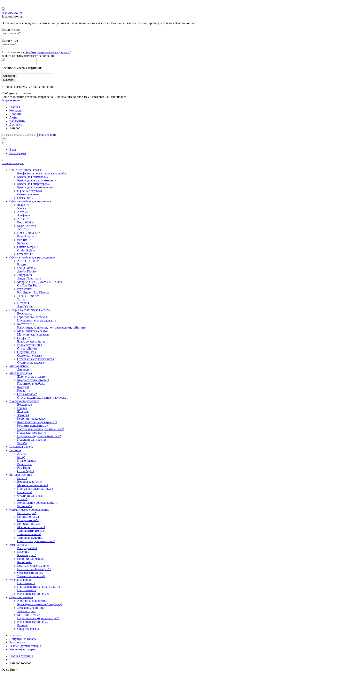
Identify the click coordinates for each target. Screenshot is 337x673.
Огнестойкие (27, 348)
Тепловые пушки (30, 537)
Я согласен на (38, 52)
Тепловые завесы (29, 534)
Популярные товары (22, 638)
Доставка (15, 124)
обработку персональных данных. (47, 52)
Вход (12, 149)
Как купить (17, 121)
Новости (15, 114)
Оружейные (26, 352)
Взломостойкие (29, 345)
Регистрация (17, 153)
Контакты (15, 110)
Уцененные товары (22, 649)
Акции (14, 117)
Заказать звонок (12, 13)
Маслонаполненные (31, 527)
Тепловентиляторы (31, 530)
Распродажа (17, 642)
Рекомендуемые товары (25, 646)
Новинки (15, 635)
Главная (14, 107)
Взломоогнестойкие (31, 341)
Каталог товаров (13, 163)
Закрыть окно (11, 100)
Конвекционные (28, 523)
